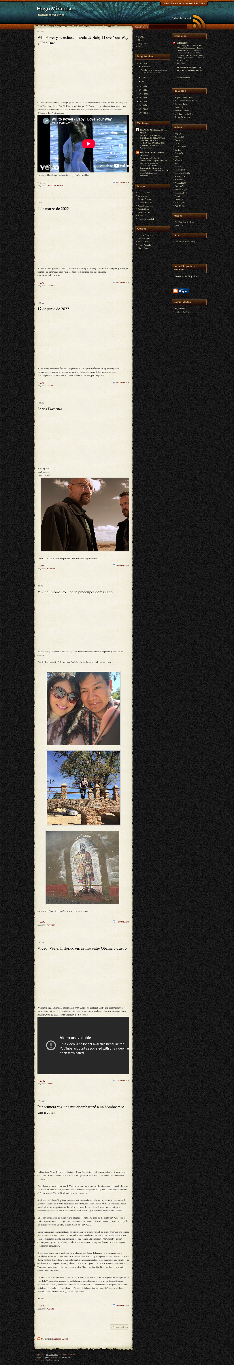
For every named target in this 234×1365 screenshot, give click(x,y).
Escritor (178, 149)
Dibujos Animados (182, 146)
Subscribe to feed (181, 18)
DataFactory (182, 42)
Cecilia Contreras (145, 209)
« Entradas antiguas (119, 1326)
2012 (141, 97)
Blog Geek (142, 43)
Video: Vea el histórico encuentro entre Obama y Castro (82, 948)
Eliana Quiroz (144, 212)
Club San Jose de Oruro (185, 113)
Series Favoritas (49, 408)
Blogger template (42, 1357)
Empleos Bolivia (181, 104)
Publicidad (179, 189)
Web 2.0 (178, 205)
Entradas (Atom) (60, 1338)
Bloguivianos (180, 308)
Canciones (51, 185)
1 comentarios (122, 921)
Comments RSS (190, 3)
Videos (50, 1083)
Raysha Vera (143, 195)
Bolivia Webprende (183, 117)
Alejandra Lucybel (146, 218)
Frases (60, 185)
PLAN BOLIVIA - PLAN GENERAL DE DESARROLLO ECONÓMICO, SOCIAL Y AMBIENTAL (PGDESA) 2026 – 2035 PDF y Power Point (153, 140)
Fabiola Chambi (144, 199)
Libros (177, 159)
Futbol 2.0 (179, 107)
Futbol (177, 156)
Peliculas (178, 179)
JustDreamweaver (53, 1360)
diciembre (146, 66)
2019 (141, 86)
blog (176, 133)
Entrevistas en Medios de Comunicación (149, 159)
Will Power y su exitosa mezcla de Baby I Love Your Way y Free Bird (82, 40)
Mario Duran (143, 248)
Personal (50, 285)
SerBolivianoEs (183, 77)
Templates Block (66, 1357)
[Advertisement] (83, 74)
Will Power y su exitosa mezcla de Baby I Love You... (154, 71)
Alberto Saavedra (145, 235)
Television (51, 568)
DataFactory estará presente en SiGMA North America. (189, 46)
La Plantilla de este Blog (185, 241)
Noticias (50, 1308)
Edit (203, 3)
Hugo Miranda (52, 1354)
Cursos (177, 143)
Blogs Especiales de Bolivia (186, 100)
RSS (139, 46)
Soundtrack (179, 192)
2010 (141, 105)
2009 (141, 108)
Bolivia (178, 136)
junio (144, 81)
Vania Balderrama (145, 205)
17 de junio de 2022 (53, 308)
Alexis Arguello (144, 244)
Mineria (178, 166)
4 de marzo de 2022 (53, 208)
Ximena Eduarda (145, 202)
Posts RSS (176, 3)
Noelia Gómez (144, 192)
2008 (141, 112)
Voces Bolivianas (182, 110)
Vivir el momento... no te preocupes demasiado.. (75, 591)
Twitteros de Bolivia (183, 311)
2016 (141, 89)
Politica (178, 186)
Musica (178, 169)
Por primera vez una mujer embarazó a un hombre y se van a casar (80, 1109)
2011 (141, 101)
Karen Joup (143, 215)
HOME (141, 36)
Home (166, 3)
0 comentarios (122, 182)
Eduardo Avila (144, 238)
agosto (144, 77)
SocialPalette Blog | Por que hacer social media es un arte (189, 69)
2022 (141, 63)
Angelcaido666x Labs (184, 97)
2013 (141, 93)
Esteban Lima (144, 241)
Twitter (177, 199)
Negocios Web (181, 173)
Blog (140, 40)
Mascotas (178, 163)
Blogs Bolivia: (195, 276)
